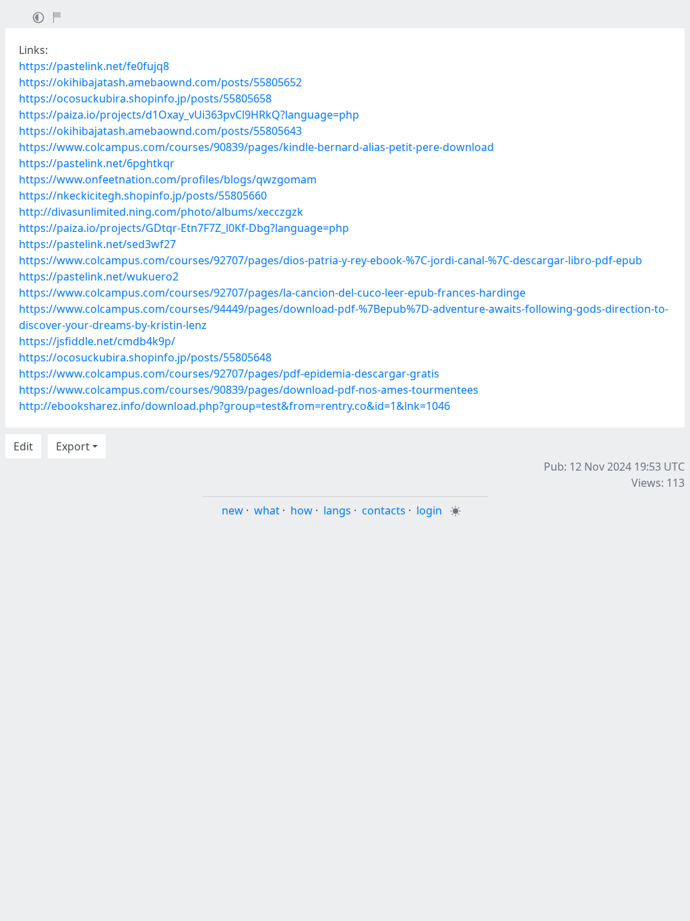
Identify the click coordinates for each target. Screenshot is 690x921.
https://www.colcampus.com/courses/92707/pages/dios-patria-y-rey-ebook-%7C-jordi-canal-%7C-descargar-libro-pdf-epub (330, 260)
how (301, 510)
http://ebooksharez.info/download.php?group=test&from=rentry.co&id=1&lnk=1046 (234, 405)
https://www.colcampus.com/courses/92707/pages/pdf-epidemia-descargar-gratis (229, 373)
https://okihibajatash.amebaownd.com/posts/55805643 (160, 130)
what (267, 510)
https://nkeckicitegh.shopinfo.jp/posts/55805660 (143, 195)
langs (337, 510)
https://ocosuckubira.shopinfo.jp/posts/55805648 (145, 357)
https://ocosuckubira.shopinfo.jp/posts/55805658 (145, 98)
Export (73, 446)
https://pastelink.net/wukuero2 (99, 276)
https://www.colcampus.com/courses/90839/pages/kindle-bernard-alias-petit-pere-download (256, 147)
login (429, 510)
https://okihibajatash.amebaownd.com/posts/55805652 (160, 82)
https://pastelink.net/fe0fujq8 (94, 66)
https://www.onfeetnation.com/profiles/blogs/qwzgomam (168, 179)
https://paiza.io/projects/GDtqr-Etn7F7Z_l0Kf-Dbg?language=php (184, 227)
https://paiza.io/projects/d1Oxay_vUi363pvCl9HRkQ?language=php (189, 114)
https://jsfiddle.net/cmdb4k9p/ (97, 341)
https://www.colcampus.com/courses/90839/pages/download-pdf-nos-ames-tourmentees (248, 389)
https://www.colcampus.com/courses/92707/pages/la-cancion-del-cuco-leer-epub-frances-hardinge (272, 292)
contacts (384, 510)
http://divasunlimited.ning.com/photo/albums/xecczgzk (161, 211)
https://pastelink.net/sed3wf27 (97, 244)
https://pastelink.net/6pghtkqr (97, 163)
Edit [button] (23, 446)
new (232, 510)
